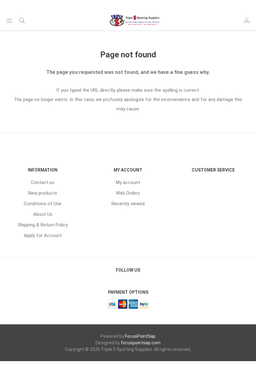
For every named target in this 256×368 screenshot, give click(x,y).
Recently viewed (128, 203)
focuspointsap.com (140, 342)
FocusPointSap (140, 336)
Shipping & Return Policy (43, 225)
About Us (42, 214)
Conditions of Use (43, 203)
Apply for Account (43, 235)
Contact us (42, 182)
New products (42, 193)
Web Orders (128, 193)
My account (128, 182)
